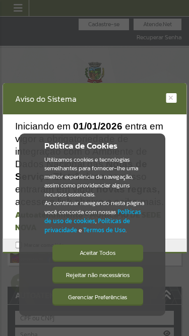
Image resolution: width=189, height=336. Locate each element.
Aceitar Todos (97, 252)
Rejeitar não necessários (98, 275)
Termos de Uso (104, 230)
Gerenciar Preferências (97, 297)
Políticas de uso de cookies (92, 216)
